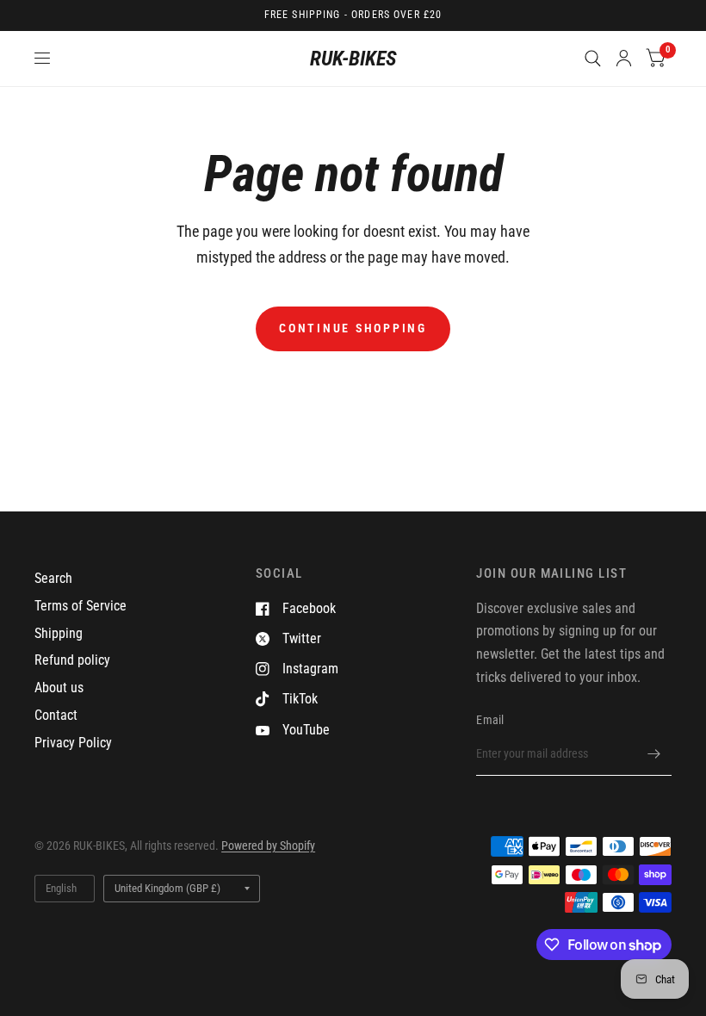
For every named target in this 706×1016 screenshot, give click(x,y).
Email (490, 720)
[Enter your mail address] (654, 753)
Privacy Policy (73, 742)
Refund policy (72, 660)
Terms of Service (80, 606)
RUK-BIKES (353, 58)
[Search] (593, 58)
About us (59, 687)
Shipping (58, 633)
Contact (55, 715)
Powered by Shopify (268, 845)
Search (53, 578)
